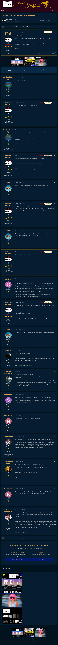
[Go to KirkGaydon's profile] (8, 442)
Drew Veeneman (8, 511)
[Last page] (19, 27)
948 (9, 294)
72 (9, 430)
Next (16, 26)
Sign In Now (41, 559)
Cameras (17, 21)
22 (9, 451)
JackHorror (40, 53)
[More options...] (54, 32)
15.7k (9, 49)
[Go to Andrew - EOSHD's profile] (4, 20)
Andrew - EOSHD (12, 19)
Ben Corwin (8, 489)
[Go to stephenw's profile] (8, 400)
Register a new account (17, 559)
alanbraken (35, 53)
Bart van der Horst (8, 462)
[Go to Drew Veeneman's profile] (8, 517)
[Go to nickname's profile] (8, 421)
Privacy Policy (31, 639)
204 (9, 365)
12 (9, 197)
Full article (17, 48)
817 (9, 94)
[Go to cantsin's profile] (8, 284)
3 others (50, 53)
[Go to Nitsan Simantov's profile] (8, 379)
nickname (8, 415)
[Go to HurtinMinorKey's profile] (8, 85)
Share (42, 20)
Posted (20, 32)
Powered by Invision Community (29, 642)
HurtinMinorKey (8, 78)
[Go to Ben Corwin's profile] (8, 494)
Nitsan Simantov (8, 372)
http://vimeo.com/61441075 (21, 35)
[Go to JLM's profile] (8, 188)
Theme (25, 639)
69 (9, 526)
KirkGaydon (8, 436)
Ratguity (44, 53)
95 (9, 503)
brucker (8, 350)
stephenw (8, 394)
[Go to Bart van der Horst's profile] (8, 469)
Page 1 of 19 (24, 26)
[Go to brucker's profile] (8, 356)
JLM (8, 183)
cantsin (8, 279)
